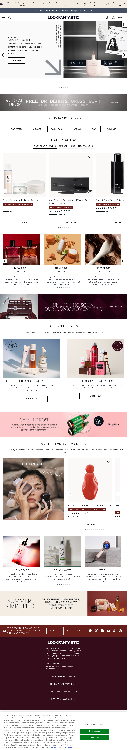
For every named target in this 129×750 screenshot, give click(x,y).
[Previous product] (70, 494)
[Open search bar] (10, 17)
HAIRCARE (36, 129)
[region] (63, 731)
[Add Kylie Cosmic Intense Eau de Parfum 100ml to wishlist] (109, 462)
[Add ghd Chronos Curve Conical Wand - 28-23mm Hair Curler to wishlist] (90, 157)
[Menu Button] (3, 17)
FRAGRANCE (77, 129)
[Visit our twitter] (96, 631)
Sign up (53, 631)
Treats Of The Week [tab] (45, 146)
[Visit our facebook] (90, 631)
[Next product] (118, 494)
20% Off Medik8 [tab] (67, 146)
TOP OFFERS (16, 129)
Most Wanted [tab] (85, 146)
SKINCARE (111, 129)
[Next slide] (124, 55)
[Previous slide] (3, 55)
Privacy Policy (54, 747)
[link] (107, 17)
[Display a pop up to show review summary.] (69, 211)
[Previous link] (5, 261)
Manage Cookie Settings (94, 724)
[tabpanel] (64, 190)
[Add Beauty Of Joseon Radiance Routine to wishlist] (43, 157)
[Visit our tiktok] (114, 631)
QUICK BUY (24, 222)
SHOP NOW (16, 60)
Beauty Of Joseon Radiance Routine (20, 200)
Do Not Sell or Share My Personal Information (59, 668)
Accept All (95, 738)
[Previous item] (5, 191)
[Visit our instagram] (102, 631)
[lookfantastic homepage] (63, 17)
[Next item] (123, 191)
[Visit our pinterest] (120, 631)
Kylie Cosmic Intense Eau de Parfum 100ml (89, 505)
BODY (94, 129)
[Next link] (123, 261)
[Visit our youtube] (108, 631)
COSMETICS (56, 129)
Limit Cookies (94, 731)
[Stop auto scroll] (124, 24)
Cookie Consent (52, 664)
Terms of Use (69, 747)
